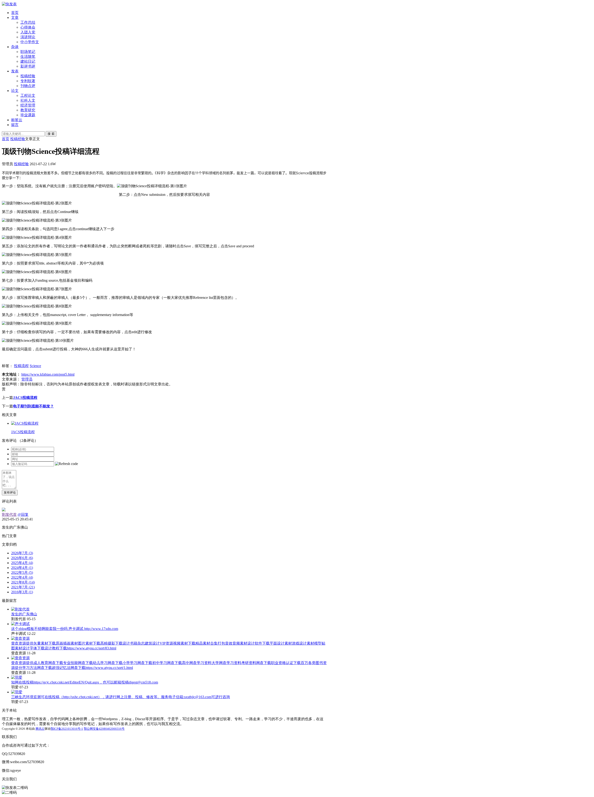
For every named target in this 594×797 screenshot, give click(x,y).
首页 (15, 13)
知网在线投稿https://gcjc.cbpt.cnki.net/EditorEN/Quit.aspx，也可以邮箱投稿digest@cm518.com (84, 682)
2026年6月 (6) (22, 558)
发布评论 (10, 492)
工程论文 (27, 95)
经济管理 (27, 105)
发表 (15, 71)
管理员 (26, 379)
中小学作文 (29, 42)
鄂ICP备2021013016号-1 (67, 728)
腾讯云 (40, 728)
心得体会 (27, 27)
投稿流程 (21, 366)
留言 (15, 125)
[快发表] (9, 4)
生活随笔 (27, 56)
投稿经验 (27, 76)
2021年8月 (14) (23, 582)
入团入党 (27, 32)
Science (35, 366)
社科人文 (27, 100)
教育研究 (27, 110)
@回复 (23, 514)
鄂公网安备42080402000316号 (104, 728)
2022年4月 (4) (22, 577)
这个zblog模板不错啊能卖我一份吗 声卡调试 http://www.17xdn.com (64, 629)
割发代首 (9, 514)
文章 (15, 17)
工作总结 (27, 22)
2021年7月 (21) (23, 587)
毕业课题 (27, 115)
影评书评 (27, 66)
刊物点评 (27, 86)
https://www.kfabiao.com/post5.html (47, 374)
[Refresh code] (66, 464)
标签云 (16, 120)
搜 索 (51, 134)
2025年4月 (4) (22, 563)
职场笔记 (27, 52)
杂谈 (15, 47)
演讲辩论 (27, 37)
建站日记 (27, 61)
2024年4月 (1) (22, 568)
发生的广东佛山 (24, 614)
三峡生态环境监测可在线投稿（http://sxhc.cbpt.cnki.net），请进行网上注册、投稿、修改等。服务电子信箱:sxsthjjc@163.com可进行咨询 (120, 697)
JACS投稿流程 (25, 398)
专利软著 (27, 81)
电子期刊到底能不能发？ (33, 406)
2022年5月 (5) (22, 572)
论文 (15, 91)
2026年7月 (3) (22, 553)
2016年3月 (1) (22, 592)
